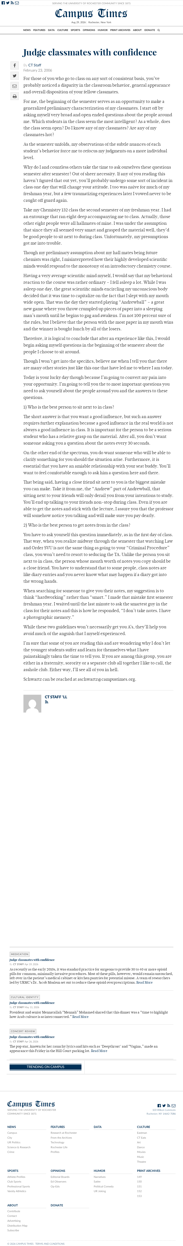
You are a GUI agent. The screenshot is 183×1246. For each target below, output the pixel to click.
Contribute (13, 1211)
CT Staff (34, 65)
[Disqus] (91, 774)
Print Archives (120, 30)
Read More (144, 983)
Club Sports (14, 1181)
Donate (149, 30)
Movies (141, 1152)
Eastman (142, 1133)
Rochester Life (59, 1147)
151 (139, 1186)
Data (51, 30)
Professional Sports (18, 1186)
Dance (141, 1147)
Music (140, 1157)
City (9, 1137)
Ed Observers (58, 1181)
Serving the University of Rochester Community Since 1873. (91, 3)
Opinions (89, 30)
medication (19, 954)
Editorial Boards (60, 1177)
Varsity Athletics (16, 1191)
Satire (97, 1181)
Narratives (100, 1177)
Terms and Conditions (49, 1244)
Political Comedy (104, 1186)
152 (139, 1191)
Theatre (141, 1161)
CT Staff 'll (56, 697)
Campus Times (91, 13)
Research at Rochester (64, 1133)
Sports (75, 30)
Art (139, 1142)
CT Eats (141, 1137)
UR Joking (100, 1191)
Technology (57, 1142)
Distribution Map (17, 1225)
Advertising (14, 1220)
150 (139, 1181)
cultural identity (25, 997)
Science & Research (19, 1147)
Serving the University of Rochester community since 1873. (31, 1112)
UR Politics (13, 1142)
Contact (12, 1216)
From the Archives (61, 1137)
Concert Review (23, 1031)
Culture (62, 30)
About (137, 30)
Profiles (55, 1152)
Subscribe (13, 1230)
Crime (10, 1152)
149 (139, 1177)
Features (39, 30)
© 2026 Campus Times (20, 1244)
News (27, 30)
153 (139, 1196)
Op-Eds (55, 1186)
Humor (103, 30)
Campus (12, 1133)
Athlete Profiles (16, 1177)
